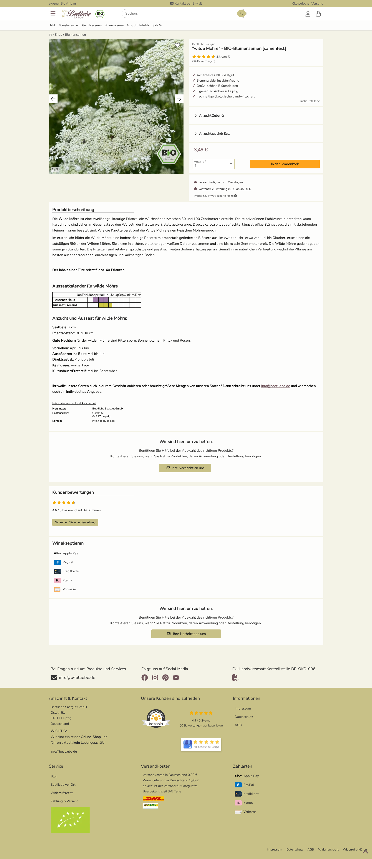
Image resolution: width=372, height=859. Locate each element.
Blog (54, 776)
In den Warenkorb (285, 164)
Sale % (157, 25)
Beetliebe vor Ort (63, 784)
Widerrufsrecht (62, 793)
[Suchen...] (241, 13)
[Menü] (53, 13)
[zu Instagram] (155, 677)
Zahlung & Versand (65, 801)
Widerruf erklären (355, 849)
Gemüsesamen (92, 25)
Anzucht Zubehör (138, 25)
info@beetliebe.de (275, 386)
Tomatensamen (69, 25)
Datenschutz (244, 717)
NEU (53, 25)
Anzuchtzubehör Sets (214, 133)
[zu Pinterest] (165, 677)
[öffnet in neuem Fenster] (201, 744)
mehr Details (308, 101)
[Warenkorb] (318, 13)
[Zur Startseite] (83, 14)
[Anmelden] (308, 13)
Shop (58, 34)
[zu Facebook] (145, 677)
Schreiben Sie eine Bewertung (75, 522)
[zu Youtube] (176, 677)
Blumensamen (114, 25)
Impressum (243, 708)
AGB (238, 725)
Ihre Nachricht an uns (188, 468)
